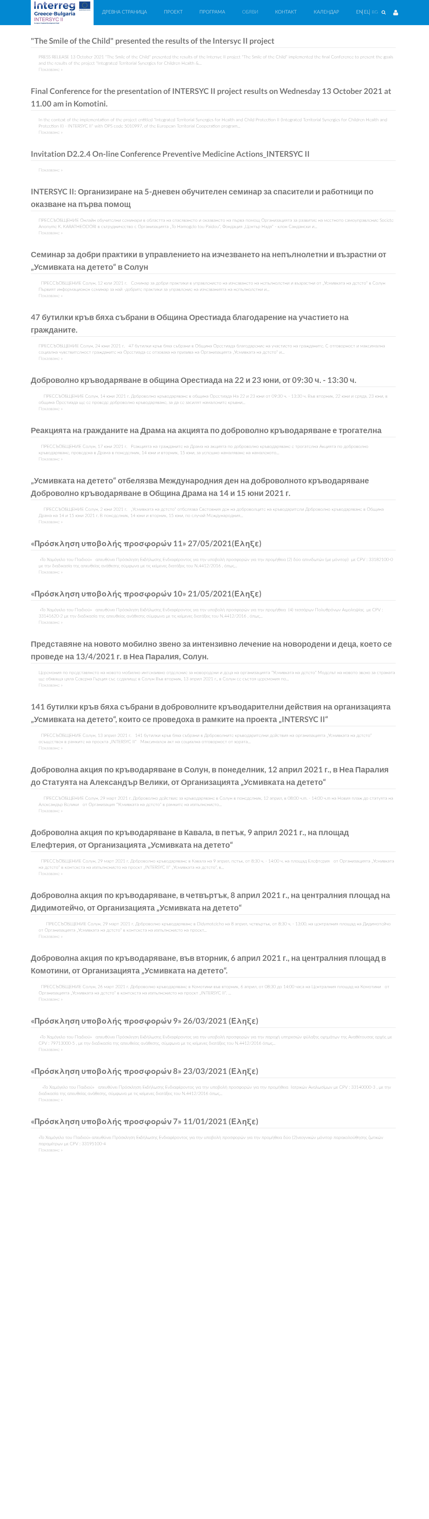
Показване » (50, 70)
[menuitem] (124, 12)
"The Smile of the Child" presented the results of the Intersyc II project (152, 40)
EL (366, 12)
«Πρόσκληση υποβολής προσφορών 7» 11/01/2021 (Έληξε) (144, 1121)
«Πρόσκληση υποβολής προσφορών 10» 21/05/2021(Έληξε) (146, 593)
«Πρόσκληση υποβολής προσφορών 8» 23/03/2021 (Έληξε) (144, 1070)
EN (359, 12)
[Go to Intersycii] (62, 12)
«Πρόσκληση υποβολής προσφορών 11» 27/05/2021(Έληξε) (146, 543)
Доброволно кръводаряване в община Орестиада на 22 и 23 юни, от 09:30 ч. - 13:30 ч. (193, 379)
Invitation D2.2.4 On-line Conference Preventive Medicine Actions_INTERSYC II (170, 153)
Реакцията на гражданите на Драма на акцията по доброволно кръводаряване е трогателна (206, 430)
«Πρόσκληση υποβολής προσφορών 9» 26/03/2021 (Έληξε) (144, 1020)
